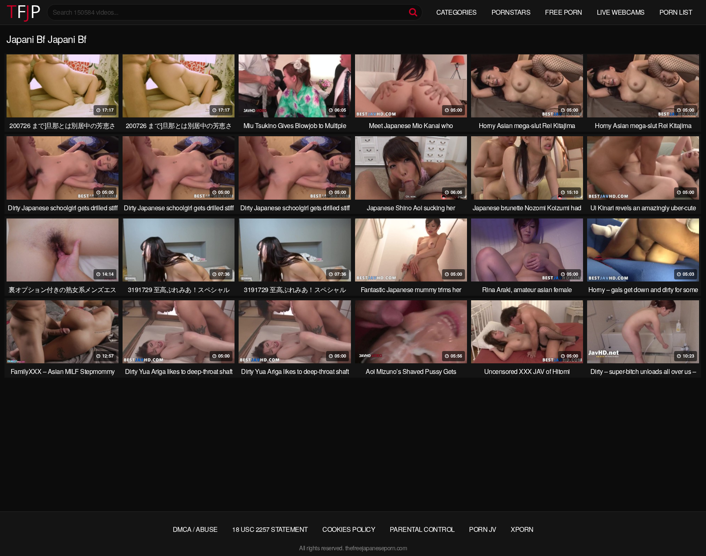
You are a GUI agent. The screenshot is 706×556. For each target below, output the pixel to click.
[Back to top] (683, 530)
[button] (13, 12)
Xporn (522, 529)
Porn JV (482, 529)
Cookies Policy (348, 529)
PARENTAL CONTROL (422, 529)
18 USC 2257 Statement (270, 529)
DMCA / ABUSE (195, 529)
